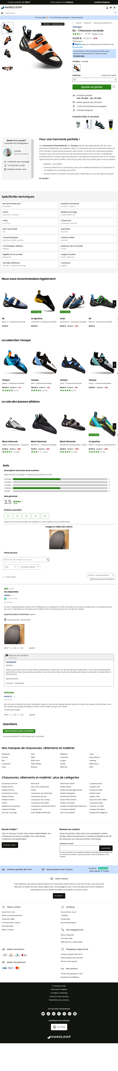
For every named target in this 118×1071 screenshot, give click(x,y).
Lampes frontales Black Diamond (73, 806)
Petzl (91, 767)
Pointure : (76, 75)
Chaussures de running (40, 800)
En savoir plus (78, 56)
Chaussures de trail (38, 796)
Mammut (63, 767)
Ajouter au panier (91, 87)
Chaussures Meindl (67, 809)
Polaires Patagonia (67, 793)
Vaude (62, 764)
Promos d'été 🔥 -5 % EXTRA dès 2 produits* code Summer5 (59, 17)
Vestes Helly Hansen (68, 800)
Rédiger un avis (97, 34)
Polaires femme (8, 790)
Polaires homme (8, 800)
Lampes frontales (8, 809)
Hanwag (92, 760)
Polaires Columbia (67, 803)
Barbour (34, 767)
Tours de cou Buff (96, 806)
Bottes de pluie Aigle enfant (71, 790)
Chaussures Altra (96, 803)
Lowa (4, 767)
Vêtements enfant (67, 783)
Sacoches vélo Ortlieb (98, 800)
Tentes (4, 803)
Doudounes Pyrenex (68, 796)
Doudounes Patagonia (98, 812)
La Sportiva (6, 764)
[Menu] (2, 13)
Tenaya (77, 27)
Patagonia (6, 754)
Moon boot (35, 760)
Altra (33, 754)
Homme (78, 23)
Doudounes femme (9, 783)
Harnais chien (94, 793)
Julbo (91, 754)
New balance (94, 757)
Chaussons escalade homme (103, 23)
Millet (33, 757)
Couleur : (80, 61)
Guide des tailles (108, 75)
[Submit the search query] (115, 13)
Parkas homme (8, 796)
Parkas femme (7, 787)
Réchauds (35, 783)
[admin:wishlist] (113, 87)
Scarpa (63, 760)
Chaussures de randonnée (41, 793)
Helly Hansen (36, 764)
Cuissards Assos (95, 783)
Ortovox (5, 757)
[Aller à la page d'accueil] (74, 23)
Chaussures (87, 23)
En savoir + (44, 178)
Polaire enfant (65, 787)
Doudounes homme (10, 793)
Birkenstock (94, 764)
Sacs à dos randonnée (40, 787)
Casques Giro (94, 787)
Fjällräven (64, 754)
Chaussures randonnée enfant (43, 806)
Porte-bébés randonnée (40, 812)
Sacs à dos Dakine (67, 812)
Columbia (64, 757)
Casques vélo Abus (97, 809)
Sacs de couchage (9, 812)
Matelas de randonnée (11, 806)
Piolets (33, 790)
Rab (3, 760)
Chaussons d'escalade (40, 803)
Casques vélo (36, 809)
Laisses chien (94, 796)
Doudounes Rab (95, 790)
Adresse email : (67, 844)
